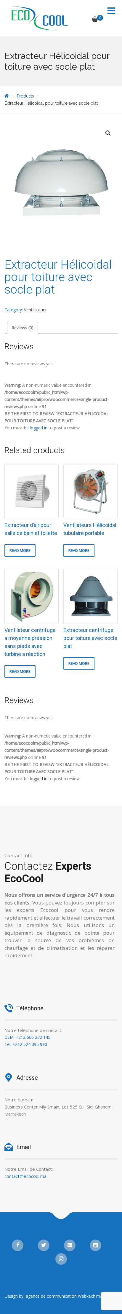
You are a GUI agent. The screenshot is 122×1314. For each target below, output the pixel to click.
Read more (19, 550)
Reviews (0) (22, 327)
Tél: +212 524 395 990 (25, 1044)
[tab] (22, 328)
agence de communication (51, 1296)
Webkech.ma (91, 1296)
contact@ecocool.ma (25, 1176)
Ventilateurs (35, 310)
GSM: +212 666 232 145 (27, 1037)
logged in (38, 428)
